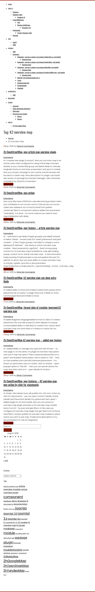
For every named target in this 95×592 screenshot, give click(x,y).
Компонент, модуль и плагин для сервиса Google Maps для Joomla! (38, 62)
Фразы (19, 119)
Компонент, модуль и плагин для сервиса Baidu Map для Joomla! (37, 67)
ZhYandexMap (14, 570)
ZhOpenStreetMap (16, 566)
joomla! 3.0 (10, 513)
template (17, 543)
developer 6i (22, 501)
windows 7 (14, 553)
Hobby (10, 102)
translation (8, 546)
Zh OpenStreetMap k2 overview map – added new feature (32, 340)
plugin (8, 542)
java (13, 509)
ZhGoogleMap (14, 561)
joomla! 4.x (14, 518)
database (7, 501)
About (10, 122)
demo (14, 501)
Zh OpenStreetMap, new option (19, 193)
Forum (19, 80)
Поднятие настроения (20, 114)
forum (5, 509)
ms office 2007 (20, 533)
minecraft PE (19, 529)
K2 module (22, 522)
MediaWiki (11, 98)
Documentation (22, 85)
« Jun (5, 460)
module (9, 533)
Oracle (10, 8)
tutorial (25, 550)
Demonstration (26, 59)
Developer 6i (21, 17)
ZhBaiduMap (10, 556)
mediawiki (9, 528)
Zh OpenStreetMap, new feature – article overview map (31, 228)
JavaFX (15, 42)
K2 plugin (20, 525)
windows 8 (22, 553)
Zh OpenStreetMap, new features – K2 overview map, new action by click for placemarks (30, 383)
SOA (18, 22)
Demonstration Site (23, 83)
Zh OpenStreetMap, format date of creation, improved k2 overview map (32, 309)
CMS (14, 51)
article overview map (10, 486)
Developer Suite (17, 14)
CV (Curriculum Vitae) (19, 126)
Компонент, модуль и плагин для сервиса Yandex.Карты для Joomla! (39, 57)
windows (6, 553)
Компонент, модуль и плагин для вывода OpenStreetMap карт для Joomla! (41, 72)
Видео (19, 116)
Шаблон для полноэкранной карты (28, 77)
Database (16, 12)
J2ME (14, 45)
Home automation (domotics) (21, 108)
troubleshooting (12, 549)
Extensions (16, 54)
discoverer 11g (8, 504)
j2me (10, 509)
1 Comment (26, 375)
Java (9, 39)
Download (20, 88)
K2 (16, 523)
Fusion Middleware (18, 20)
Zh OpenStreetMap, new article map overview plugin (29, 152)
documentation (20, 504)
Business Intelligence (23, 25)
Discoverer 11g (26, 27)
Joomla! (10, 48)
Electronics (16, 111)
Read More (8, 184)
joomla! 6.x (10, 522)
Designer (15, 35)
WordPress (12, 91)
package (21, 537)
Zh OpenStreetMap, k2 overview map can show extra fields (29, 279)
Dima (19, 146)
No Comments (28, 187)
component (13, 496)
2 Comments (28, 146)
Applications (16, 30)
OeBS (12, 538)
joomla (21, 508)
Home (10, 4)
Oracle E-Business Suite (24, 33)
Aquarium (16, 106)
